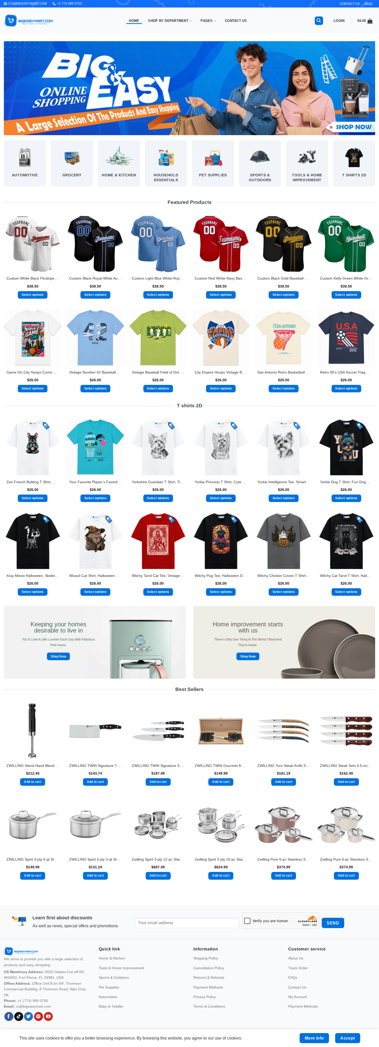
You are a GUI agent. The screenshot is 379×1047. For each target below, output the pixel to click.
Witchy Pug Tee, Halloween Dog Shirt (221, 576)
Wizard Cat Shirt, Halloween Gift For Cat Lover (95, 576)
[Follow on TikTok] (18, 1016)
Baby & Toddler (111, 1007)
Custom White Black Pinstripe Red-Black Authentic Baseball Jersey (32, 278)
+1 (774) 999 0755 (33, 1001)
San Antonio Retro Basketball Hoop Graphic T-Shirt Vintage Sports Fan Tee (283, 372)
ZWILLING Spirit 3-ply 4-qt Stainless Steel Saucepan (32, 859)
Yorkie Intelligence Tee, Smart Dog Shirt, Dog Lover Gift (283, 482)
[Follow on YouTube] (48, 1016)
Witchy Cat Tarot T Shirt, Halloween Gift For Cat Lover (346, 576)
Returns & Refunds (208, 978)
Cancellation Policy (208, 968)
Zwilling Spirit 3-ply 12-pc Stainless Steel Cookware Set (158, 859)
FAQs (369, 4)
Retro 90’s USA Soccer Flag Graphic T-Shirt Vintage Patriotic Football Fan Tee (346, 372)
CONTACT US (350, 4)
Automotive (108, 997)
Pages (206, 21)
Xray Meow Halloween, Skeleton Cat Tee (32, 576)
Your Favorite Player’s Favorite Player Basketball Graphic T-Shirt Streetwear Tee (95, 482)
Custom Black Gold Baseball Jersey (283, 278)
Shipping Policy (205, 958)
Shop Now (58, 656)
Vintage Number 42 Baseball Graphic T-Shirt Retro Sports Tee (95, 372)
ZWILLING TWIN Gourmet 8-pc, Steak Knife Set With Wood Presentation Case (221, 766)
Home (134, 21)
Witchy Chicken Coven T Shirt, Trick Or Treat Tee (283, 576)
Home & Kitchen (112, 958)
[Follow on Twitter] (28, 1016)
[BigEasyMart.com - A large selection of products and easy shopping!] (29, 20)
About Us (295, 958)
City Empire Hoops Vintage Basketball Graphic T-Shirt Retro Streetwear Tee (221, 372)
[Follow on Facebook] (8, 1016)
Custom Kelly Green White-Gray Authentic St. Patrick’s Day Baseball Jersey (346, 278)
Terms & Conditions (209, 1007)
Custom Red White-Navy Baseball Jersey (221, 278)
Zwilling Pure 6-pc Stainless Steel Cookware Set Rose (283, 859)
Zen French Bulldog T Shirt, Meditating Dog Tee (32, 482)
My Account (297, 997)
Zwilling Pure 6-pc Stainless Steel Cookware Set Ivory (346, 859)
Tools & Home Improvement (121, 968)
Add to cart (32, 781)
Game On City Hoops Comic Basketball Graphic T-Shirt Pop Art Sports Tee (32, 372)
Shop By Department (168, 21)
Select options (33, 294)
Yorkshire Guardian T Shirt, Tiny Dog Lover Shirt (158, 482)
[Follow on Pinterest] (38, 1016)
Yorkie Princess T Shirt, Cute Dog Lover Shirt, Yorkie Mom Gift (221, 482)
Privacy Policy (204, 997)
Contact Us (236, 21)
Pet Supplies (109, 987)
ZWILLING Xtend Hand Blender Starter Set (32, 766)
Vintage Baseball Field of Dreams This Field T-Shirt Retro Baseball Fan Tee (158, 372)
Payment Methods (208, 987)
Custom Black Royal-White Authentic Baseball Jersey (95, 278)
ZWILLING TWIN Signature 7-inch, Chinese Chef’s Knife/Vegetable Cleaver (95, 766)
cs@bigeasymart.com (33, 1007)
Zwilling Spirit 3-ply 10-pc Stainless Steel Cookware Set (221, 859)
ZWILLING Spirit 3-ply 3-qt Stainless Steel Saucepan (95, 859)
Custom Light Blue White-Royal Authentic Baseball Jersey (158, 278)
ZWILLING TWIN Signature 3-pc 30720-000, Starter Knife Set (158, 766)
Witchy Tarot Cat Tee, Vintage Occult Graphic (158, 576)
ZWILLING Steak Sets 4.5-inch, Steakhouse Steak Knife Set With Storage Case (346, 766)
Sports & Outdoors (114, 978)
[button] (319, 20)
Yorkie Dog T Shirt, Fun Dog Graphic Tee (346, 482)
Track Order (298, 968)
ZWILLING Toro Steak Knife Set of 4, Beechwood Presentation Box (283, 766)
